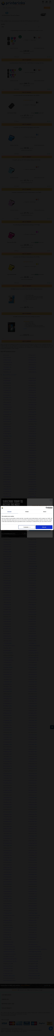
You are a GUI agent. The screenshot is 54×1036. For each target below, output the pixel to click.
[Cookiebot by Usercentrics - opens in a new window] (46, 508)
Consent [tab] (9, 511)
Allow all (44, 527)
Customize (26, 527)
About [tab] (44, 511)
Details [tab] (27, 511)
